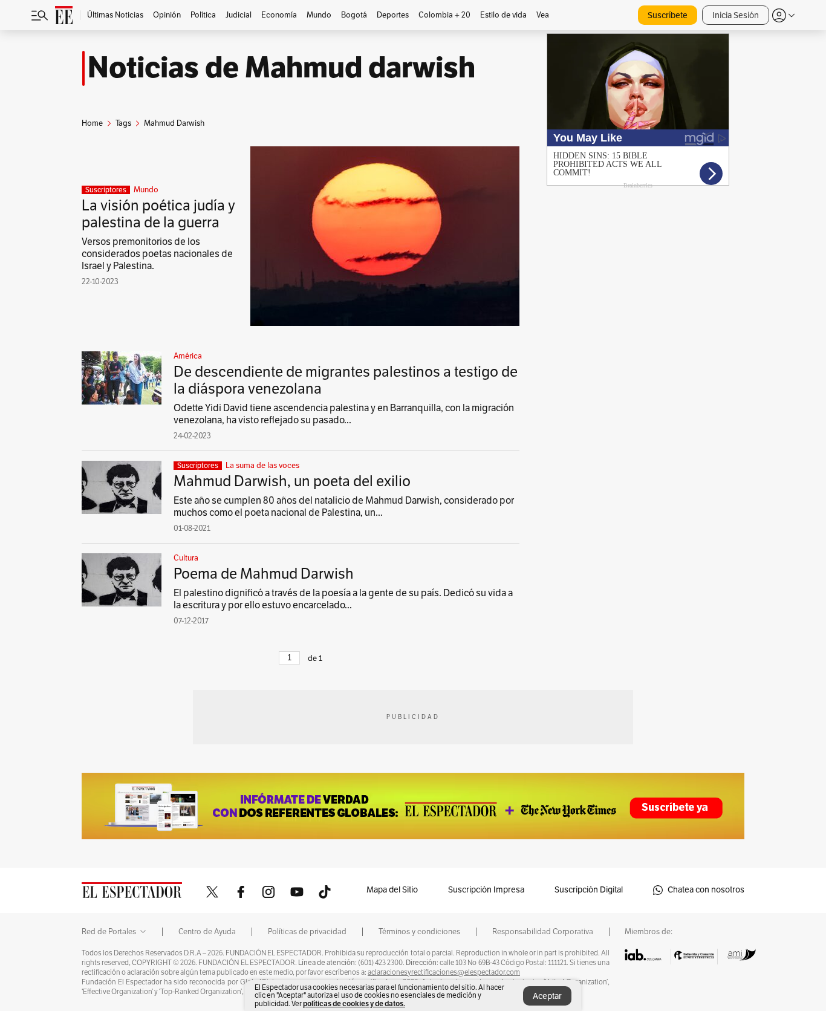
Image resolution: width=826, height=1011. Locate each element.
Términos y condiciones (419, 932)
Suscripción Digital (588, 890)
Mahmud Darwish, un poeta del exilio (292, 481)
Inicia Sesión (735, 15)
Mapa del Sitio (392, 890)
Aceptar (547, 996)
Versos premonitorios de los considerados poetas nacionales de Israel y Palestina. (157, 254)
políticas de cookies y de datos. (354, 1003)
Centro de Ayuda (207, 932)
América (188, 356)
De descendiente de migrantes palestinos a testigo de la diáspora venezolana (346, 380)
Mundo (146, 190)
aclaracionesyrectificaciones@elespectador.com (444, 972)
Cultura (186, 558)
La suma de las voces (262, 465)
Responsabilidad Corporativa (542, 932)
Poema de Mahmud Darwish (264, 574)
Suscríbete (668, 15)
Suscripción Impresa (486, 890)
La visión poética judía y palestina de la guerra (158, 214)
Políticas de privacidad (307, 932)
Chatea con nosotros (706, 890)
